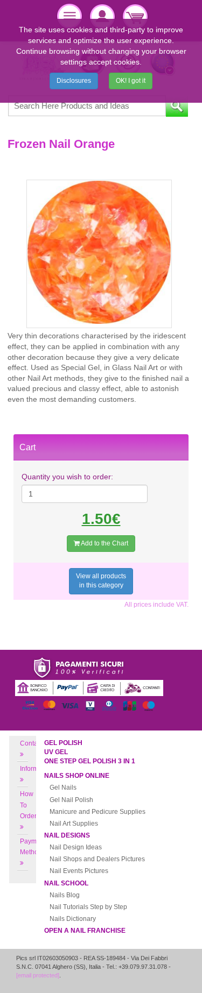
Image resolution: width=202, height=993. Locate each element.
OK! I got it (130, 80)
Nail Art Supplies (74, 823)
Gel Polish (63, 743)
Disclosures (74, 80)
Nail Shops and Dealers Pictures (97, 859)
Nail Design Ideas (76, 847)
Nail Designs (67, 835)
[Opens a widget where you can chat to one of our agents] (161, 974)
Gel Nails (63, 787)
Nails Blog (65, 895)
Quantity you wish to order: (67, 476)
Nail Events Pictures (79, 871)
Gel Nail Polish (71, 800)
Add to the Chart (104, 543)
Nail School (66, 883)
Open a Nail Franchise (85, 930)
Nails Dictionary (73, 919)
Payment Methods (33, 847)
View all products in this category (101, 580)
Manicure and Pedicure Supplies (97, 811)
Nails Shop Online (76, 775)
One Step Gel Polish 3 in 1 (89, 761)
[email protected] (37, 975)
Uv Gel (56, 752)
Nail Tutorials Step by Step (88, 907)
